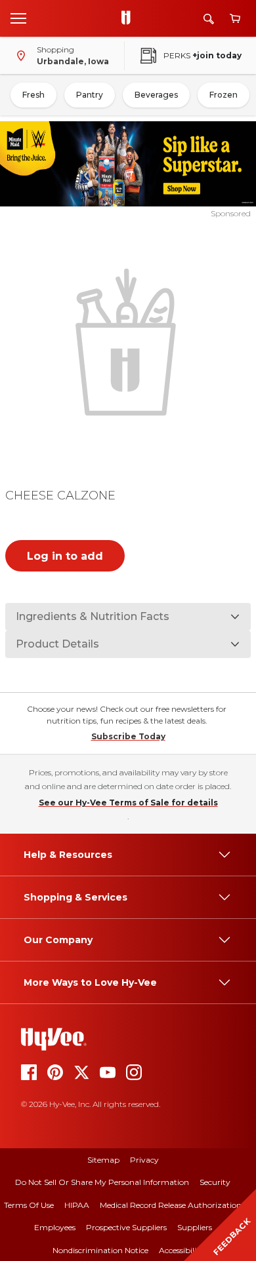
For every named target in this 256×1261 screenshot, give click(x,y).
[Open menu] (18, 18)
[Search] (208, 18)
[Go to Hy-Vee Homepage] (129, 18)
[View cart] (234, 18)
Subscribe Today (128, 736)
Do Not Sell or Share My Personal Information (102, 1182)
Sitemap (103, 1160)
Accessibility (181, 1250)
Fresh (33, 95)
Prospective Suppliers (126, 1227)
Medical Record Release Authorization (171, 1205)
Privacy (144, 1160)
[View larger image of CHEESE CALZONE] (128, 340)
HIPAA (76, 1205)
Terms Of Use (29, 1205)
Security (215, 1182)
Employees (54, 1227)
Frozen (223, 95)
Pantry (89, 95)
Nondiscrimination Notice (100, 1250)
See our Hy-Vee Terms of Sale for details (128, 802)
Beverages (156, 95)
